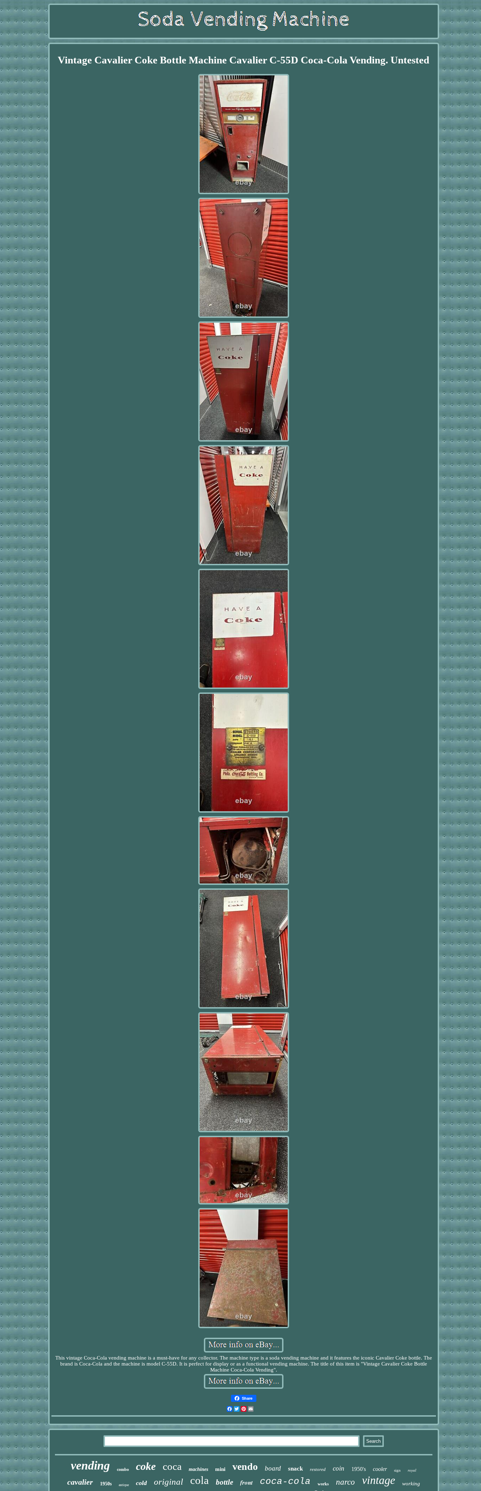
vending (90, 1465)
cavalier (80, 1482)
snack (295, 1468)
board (273, 1468)
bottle (224, 1482)
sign (397, 1470)
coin (338, 1468)
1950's (358, 1469)
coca (172, 1466)
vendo (245, 1466)
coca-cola (285, 1481)
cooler (380, 1469)
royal (412, 1470)
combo (123, 1469)
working (411, 1483)
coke (146, 1466)
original (168, 1481)
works (323, 1483)
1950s (106, 1483)
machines (198, 1469)
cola (199, 1480)
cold (141, 1482)
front (246, 1482)
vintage (378, 1480)
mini (220, 1469)
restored (318, 1469)
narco (345, 1482)
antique (124, 1485)
